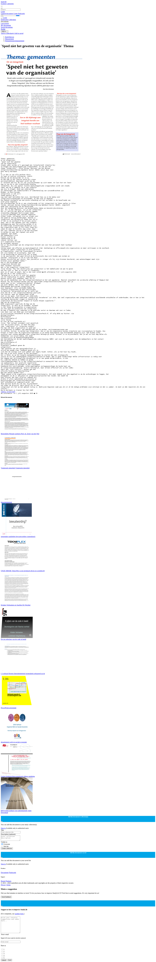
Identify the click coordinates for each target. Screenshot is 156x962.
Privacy (3, 885)
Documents (4, 872)
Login (3, 12)
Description (8, 834)
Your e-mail (5, 934)
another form (19, 914)
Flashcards (4, 20)
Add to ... (4, 31)
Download (4, 812)
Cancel (4, 960)
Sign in (3, 828)
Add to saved (18, 33)
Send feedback (6, 897)
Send (9, 960)
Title (2, 830)
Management (9, 39)
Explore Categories (7, 4)
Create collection (7, 848)
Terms (8, 885)
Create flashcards (19, 13)
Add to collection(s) (7, 33)
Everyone (7, 844)
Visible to (4, 842)
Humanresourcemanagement (14, 41)
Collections (12, 20)
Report (3, 881)
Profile (3, 29)
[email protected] (8, 392)
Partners (8, 881)
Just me (6, 846)
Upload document (7, 13)
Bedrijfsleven (9, 37)
